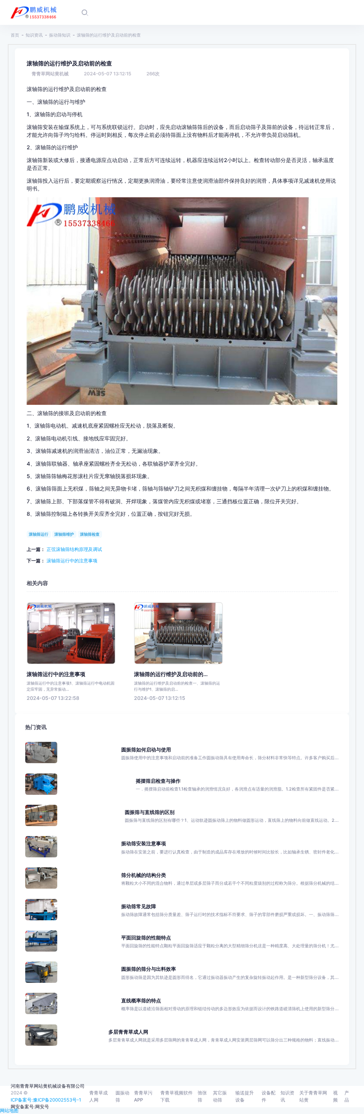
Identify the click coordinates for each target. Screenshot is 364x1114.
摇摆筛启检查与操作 (158, 781)
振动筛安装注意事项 (143, 843)
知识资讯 (34, 35)
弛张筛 (202, 1096)
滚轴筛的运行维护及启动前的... (171, 674)
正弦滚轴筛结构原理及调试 (74, 549)
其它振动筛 (220, 1096)
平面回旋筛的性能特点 (146, 937)
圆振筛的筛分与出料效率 (148, 969)
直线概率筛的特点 (141, 1000)
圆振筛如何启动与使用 (146, 749)
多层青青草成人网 (128, 1032)
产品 (346, 1096)
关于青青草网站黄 (313, 1096)
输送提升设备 (244, 1096)
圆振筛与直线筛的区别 (150, 812)
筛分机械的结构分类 (143, 875)
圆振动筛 (122, 1096)
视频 (335, 1096)
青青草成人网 (98, 1096)
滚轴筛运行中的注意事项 (72, 560)
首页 (15, 35)
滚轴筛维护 (64, 534)
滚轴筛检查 (90, 534)
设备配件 (268, 1096)
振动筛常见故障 (138, 906)
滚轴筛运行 (38, 534)
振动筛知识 (59, 35)
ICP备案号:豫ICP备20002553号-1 (46, 1100)
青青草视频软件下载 (176, 1096)
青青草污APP (143, 1096)
